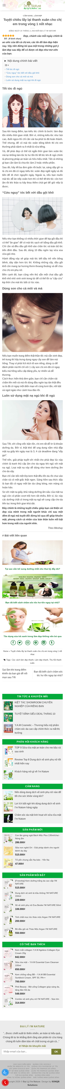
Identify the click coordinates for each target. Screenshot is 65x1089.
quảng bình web (42, 1075)
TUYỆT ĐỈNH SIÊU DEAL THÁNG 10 (35, 714)
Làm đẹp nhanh (41, 660)
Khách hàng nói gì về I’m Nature (32, 771)
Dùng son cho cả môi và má (19, 76)
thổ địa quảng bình (24, 1075)
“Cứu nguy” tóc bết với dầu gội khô (22, 73)
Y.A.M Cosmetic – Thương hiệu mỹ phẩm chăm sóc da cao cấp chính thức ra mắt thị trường (37, 729)
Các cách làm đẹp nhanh (23, 660)
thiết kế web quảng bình (17, 1071)
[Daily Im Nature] (32, 5)
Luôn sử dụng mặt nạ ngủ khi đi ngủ (23, 80)
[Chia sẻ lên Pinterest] (35, 642)
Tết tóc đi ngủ (12, 69)
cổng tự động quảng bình (19, 1077)
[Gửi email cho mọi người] (27, 642)
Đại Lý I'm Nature (48, 31)
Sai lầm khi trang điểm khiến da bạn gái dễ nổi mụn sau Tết (14, 673)
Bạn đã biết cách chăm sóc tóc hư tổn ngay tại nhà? (32, 602)
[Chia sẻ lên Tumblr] (51, 642)
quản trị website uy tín (18, 1066)
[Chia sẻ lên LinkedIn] (43, 642)
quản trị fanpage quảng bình (45, 1071)
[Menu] (4, 5)
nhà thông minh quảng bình (46, 1077)
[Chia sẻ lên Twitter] (19, 642)
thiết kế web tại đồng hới (17, 1073)
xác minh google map (19, 1068)
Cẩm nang (28, 16)
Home (5, 651)
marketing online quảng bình (46, 1073)
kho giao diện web (22, 1064)
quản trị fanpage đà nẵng (43, 1068)
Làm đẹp (38, 16)
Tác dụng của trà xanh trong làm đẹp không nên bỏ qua (33, 636)
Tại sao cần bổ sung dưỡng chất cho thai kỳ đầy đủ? (32, 569)
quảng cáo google (42, 1064)
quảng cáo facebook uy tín (45, 1066)
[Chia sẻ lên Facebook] (13, 642)
